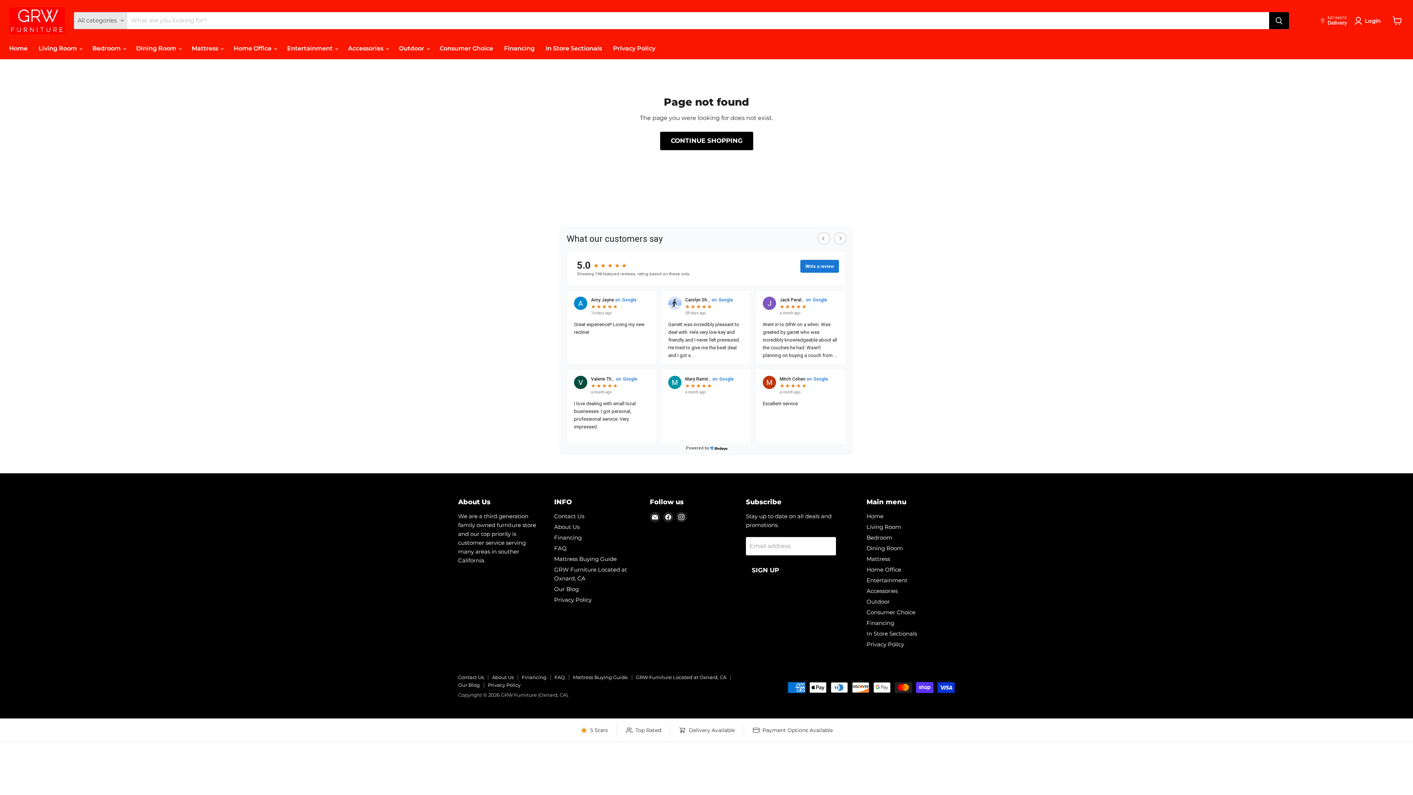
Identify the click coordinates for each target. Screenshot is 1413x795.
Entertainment (310, 48)
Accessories (366, 48)
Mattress (206, 48)
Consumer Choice (466, 48)
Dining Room (157, 48)
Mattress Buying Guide (585, 558)
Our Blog (566, 589)
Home (18, 48)
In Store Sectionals (574, 48)
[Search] (1279, 20)
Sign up (765, 570)
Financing (519, 48)
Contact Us (569, 516)
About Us (567, 526)
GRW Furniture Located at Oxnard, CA (681, 677)
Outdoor (412, 48)
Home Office (253, 48)
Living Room (58, 48)
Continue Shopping (707, 140)
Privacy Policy (634, 48)
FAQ (560, 548)
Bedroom (107, 48)
